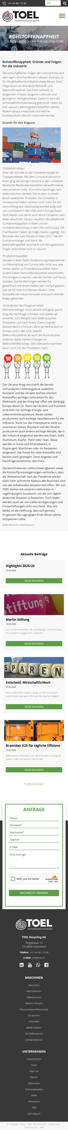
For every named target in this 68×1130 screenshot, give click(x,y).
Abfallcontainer (34, 1027)
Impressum (54, 1124)
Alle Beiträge (35, 784)
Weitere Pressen (34, 1003)
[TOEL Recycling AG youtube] (30, 965)
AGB (41, 1127)
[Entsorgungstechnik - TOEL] (22, 16)
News (34, 1095)
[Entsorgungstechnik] (34, 924)
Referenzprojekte (34, 1089)
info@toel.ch (38, 957)
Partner (34, 1077)
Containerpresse (34, 1039)
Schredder (34, 1021)
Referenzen (34, 1083)
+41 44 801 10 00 (17, 3)
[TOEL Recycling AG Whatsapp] (38, 965)
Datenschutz (30, 1127)
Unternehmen (34, 1051)
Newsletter (34, 1101)
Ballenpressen (34, 997)
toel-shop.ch (34, 1113)
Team (34, 1065)
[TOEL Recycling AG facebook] (46, 965)
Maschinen (34, 978)
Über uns (34, 1071)
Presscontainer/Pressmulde (34, 1009)
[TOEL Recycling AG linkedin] (21, 965)
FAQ (34, 1107)
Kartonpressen (34, 991)
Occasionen (34, 1015)
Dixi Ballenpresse (34, 1033)
